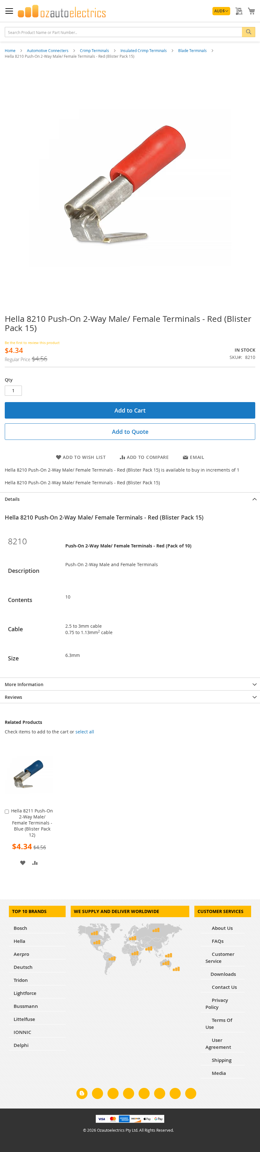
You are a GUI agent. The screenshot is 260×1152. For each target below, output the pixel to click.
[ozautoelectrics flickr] (159, 1094)
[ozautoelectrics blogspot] (82, 1093)
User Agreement (218, 1043)
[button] (221, 11)
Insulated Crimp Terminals (144, 50)
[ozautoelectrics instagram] (113, 1094)
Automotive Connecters (48, 50)
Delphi (21, 1045)
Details (12, 499)
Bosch (20, 928)
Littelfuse (24, 1019)
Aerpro (21, 954)
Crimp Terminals (95, 50)
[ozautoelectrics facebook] (97, 1094)
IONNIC (22, 1032)
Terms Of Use (218, 1023)
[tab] (130, 498)
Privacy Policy (216, 1003)
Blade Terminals (193, 50)
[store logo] (61, 11)
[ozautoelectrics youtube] (175, 1094)
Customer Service (219, 957)
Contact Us (224, 987)
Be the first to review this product (32, 342)
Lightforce (25, 993)
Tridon (21, 980)
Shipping (221, 1060)
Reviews (13, 697)
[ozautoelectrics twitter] (128, 1094)
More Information (24, 684)
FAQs (217, 941)
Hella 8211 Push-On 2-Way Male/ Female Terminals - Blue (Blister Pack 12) (32, 823)
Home (10, 50)
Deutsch (23, 967)
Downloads (223, 974)
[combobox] (130, 32)
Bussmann (26, 1006)
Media (218, 1073)
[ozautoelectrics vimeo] (190, 1094)
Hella (19, 941)
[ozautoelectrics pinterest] (144, 1094)
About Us (222, 928)
